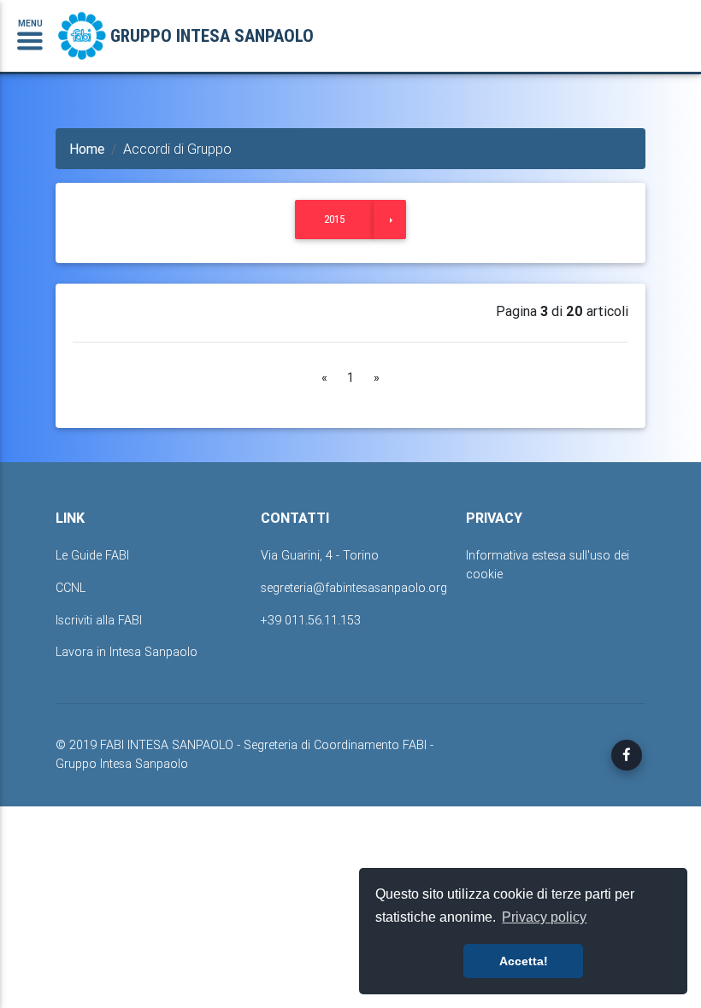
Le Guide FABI (92, 555)
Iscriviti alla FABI (99, 620)
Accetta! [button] (523, 961)
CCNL (70, 587)
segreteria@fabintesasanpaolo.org (354, 587)
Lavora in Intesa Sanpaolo (126, 651)
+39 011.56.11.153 (311, 620)
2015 (334, 219)
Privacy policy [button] (544, 917)
